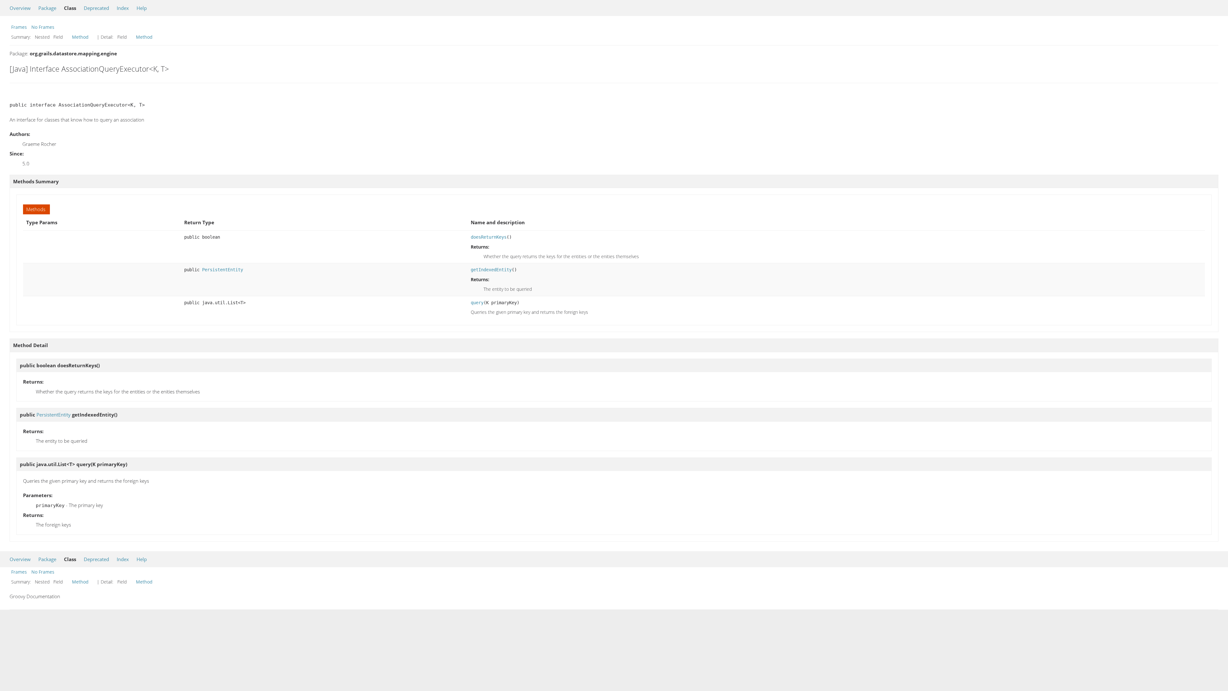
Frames (19, 27)
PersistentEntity (222, 269)
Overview (20, 8)
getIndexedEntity (491, 269)
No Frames (42, 27)
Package (47, 8)
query (477, 302)
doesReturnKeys (489, 237)
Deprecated (96, 8)
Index (123, 8)
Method (80, 37)
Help (142, 8)
